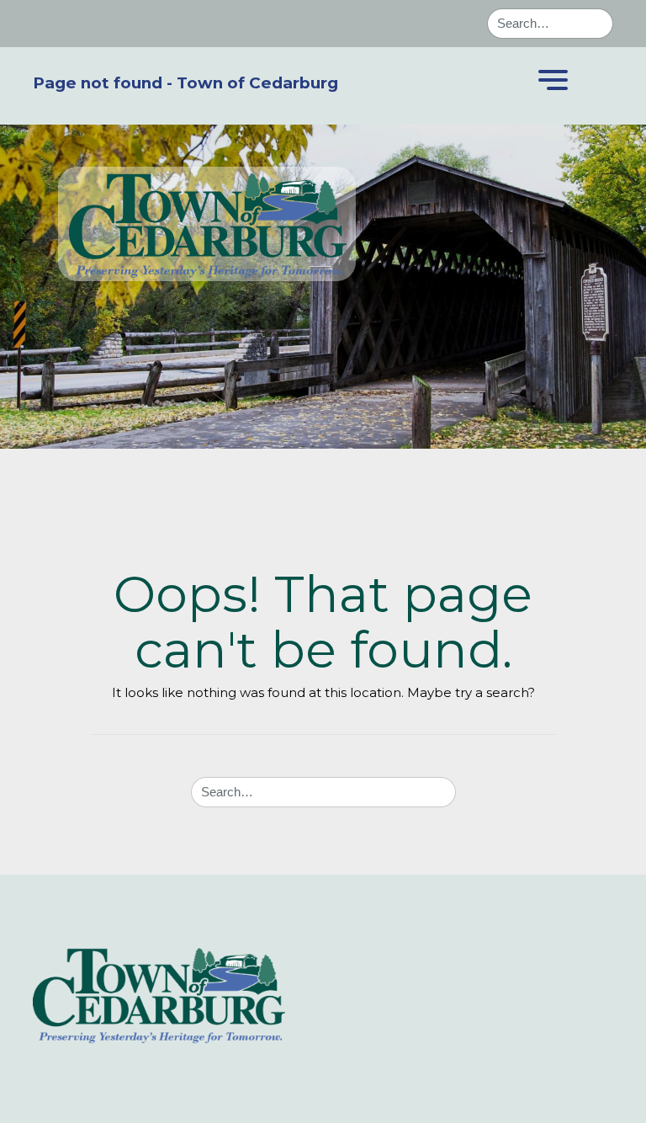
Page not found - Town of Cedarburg (185, 83)
